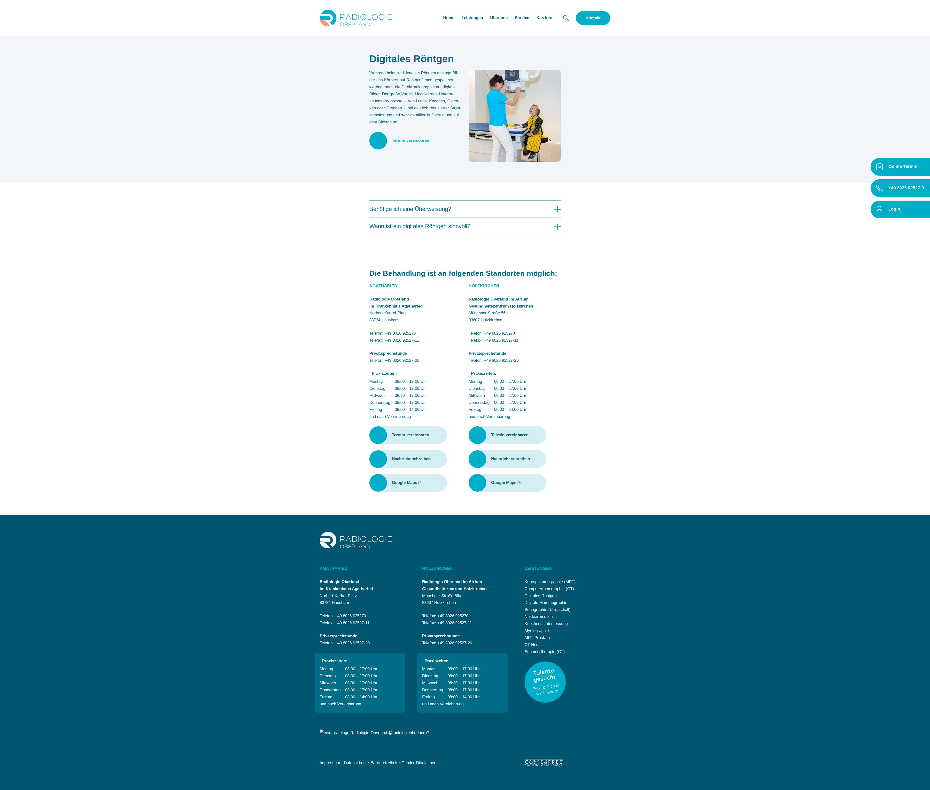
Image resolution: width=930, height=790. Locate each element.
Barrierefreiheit (384, 762)
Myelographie (537, 630)
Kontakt (593, 18)
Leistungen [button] (472, 17)
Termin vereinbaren (410, 140)
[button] (566, 17)
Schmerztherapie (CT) (545, 651)
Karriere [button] (544, 17)
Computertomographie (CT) (549, 589)
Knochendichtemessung (546, 623)
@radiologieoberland (406, 732)
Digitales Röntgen (541, 596)
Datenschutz (355, 762)
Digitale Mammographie (546, 602)
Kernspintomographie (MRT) (550, 581)
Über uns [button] (499, 17)
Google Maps (404, 482)
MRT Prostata (537, 637)
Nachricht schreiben (411, 459)
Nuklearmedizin (539, 616)
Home (448, 17)
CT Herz (532, 644)
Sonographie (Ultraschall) (548, 609)
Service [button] (522, 17)
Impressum (330, 762)
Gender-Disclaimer (418, 762)
